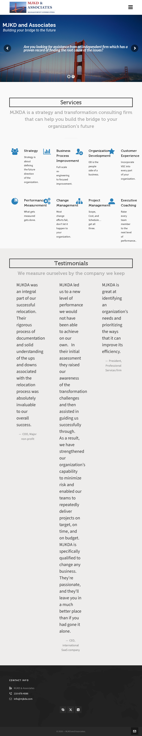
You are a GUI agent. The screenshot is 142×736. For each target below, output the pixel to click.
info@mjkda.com (23, 699)
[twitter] (70, 709)
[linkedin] (78, 709)
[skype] (63, 709)
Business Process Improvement (67, 156)
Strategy (31, 151)
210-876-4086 (21, 693)
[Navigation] (130, 7)
